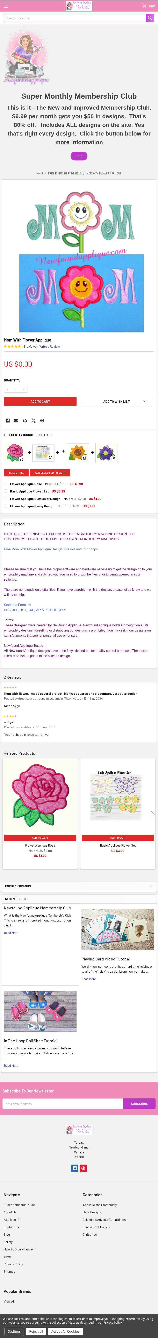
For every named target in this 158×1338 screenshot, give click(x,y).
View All (9, 1301)
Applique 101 (12, 1219)
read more (11, 932)
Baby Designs (92, 1212)
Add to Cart (40, 837)
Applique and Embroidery (100, 1205)
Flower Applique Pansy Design (32, 506)
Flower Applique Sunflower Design (35, 499)
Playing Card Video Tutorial (105, 958)
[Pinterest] (42, 420)
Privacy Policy (13, 1264)
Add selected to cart (50, 472)
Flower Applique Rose (26, 484)
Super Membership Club (20, 1205)
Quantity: (12, 380)
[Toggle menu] (5, 5)
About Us (10, 1212)
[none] (79, 257)
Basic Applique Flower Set (29, 491)
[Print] (25, 420)
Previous (5, 814)
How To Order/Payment (20, 1249)
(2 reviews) (30, 346)
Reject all (36, 1331)
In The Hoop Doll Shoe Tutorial (30, 1040)
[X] (33, 420)
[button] (79, 156)
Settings (14, 1331)
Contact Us (11, 1227)
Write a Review (49, 346)
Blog (7, 1234)
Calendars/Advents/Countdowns (105, 1219)
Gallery (8, 1242)
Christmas (90, 1234)
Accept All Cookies (65, 1331)
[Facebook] (7, 420)
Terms (8, 1256)
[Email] (16, 420)
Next (153, 814)
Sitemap (9, 1271)
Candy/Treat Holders (96, 1227)
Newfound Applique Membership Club (37, 907)
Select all (16, 472)
